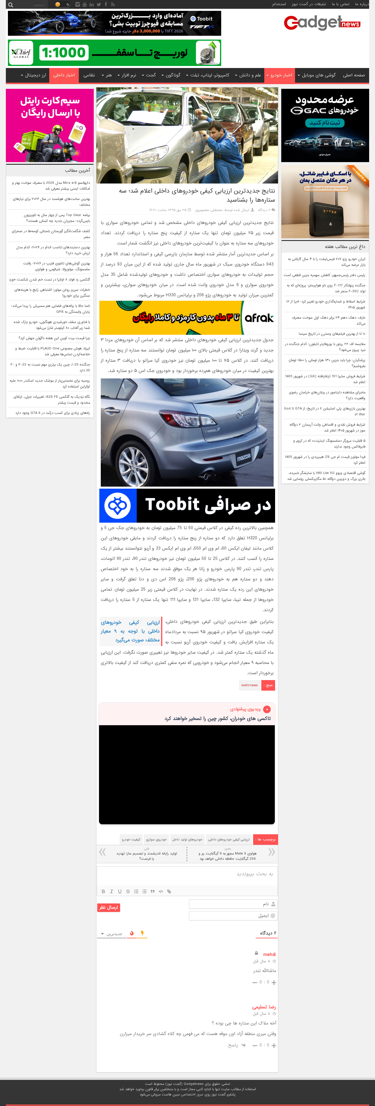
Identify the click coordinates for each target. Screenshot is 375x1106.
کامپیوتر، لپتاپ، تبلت (209, 75)
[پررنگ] (103, 891)
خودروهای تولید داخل (187, 839)
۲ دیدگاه (264, 210)
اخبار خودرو (281, 75)
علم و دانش (250, 75)
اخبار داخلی (64, 75)
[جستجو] (10, 4)
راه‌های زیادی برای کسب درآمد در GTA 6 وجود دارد (52, 413)
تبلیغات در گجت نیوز (309, 4)
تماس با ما (341, 4)
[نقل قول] (153, 891)
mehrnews (249, 685)
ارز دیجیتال (35, 75)
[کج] (112, 891)
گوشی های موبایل (319, 75)
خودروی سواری (156, 839)
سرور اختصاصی (192, 1094)
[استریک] (128, 891)
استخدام (279, 4)
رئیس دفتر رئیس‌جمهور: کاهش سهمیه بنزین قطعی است (324, 275)
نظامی (89, 75)
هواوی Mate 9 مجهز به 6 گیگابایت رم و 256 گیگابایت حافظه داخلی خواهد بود (228, 854)
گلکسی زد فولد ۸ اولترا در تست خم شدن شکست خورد (49, 279)
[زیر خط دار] (120, 891)
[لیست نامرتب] (144, 891)
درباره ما (362, 4)
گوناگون (173, 75)
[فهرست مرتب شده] (136, 891)
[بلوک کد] (161, 891)
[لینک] (169, 891)
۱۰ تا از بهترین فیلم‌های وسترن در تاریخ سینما (332, 334)
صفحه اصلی (354, 75)
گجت (151, 75)
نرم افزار (129, 75)
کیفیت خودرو (131, 839)
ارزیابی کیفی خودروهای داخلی (229, 839)
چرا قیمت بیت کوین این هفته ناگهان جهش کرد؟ (54, 338)
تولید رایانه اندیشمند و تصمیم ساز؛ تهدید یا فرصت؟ (146, 854)
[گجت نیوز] (322, 33)
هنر (109, 75)
